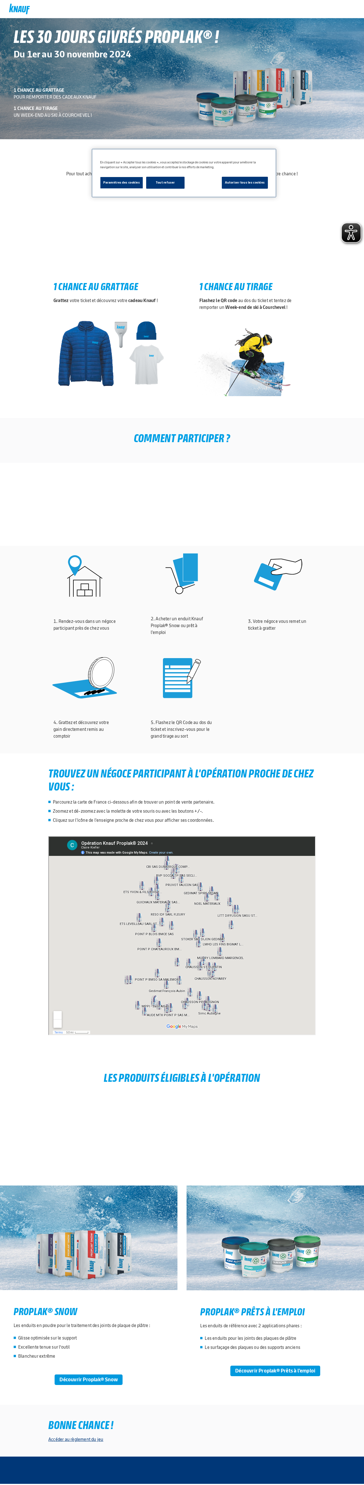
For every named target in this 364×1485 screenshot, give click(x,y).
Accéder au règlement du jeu (75, 1439)
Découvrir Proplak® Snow (88, 1379)
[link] (19, 9)
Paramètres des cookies (121, 182)
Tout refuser (165, 182)
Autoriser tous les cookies (245, 182)
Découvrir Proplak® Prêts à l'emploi (275, 1370)
